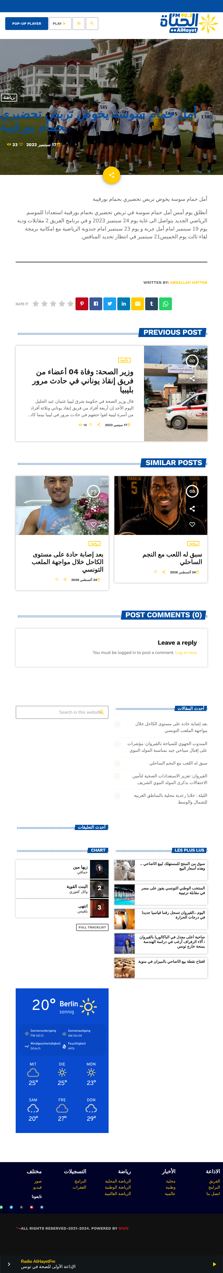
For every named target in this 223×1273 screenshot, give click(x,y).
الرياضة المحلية (118, 1181)
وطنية (171, 1187)
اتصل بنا (213, 1193)
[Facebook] (42, 1207)
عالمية (124, 360)
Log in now (186, 653)
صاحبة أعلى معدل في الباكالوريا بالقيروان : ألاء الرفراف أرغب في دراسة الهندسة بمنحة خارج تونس (172, 942)
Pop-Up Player (26, 24)
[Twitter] (11, 1207)
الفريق (214, 1181)
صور (38, 1181)
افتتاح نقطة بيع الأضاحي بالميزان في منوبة (171, 962)
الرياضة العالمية (118, 1193)
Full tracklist (92, 927)
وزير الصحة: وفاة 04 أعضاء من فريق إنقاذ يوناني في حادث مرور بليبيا (83, 381)
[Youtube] (31, 1207)
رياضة (8, 97)
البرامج (214, 1187)
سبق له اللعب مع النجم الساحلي (178, 763)
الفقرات (79, 1187)
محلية (171, 1181)
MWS (123, 1228)
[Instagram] (21, 1207)
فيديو (37, 1187)
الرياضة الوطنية (118, 1187)
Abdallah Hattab (188, 283)
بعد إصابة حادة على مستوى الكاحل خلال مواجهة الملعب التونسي (67, 562)
